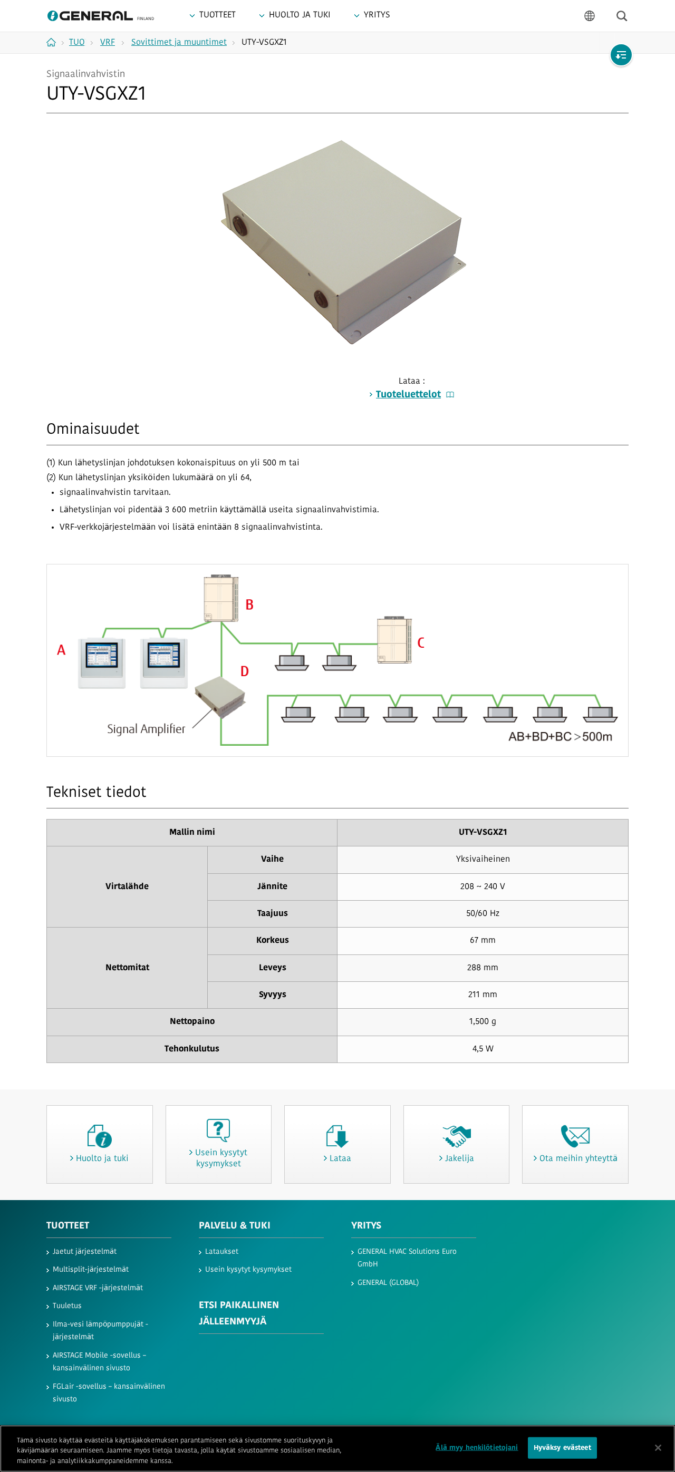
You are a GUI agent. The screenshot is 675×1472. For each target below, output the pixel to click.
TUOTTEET (67, 1226)
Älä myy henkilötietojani (477, 1447)
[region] (337, 1448)
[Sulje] (658, 1447)
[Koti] (55, 42)
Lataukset (221, 1252)
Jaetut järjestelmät (85, 1252)
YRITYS (366, 1226)
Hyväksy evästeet (562, 1447)
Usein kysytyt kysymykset (248, 1270)
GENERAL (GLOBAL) (388, 1283)
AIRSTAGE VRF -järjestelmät (98, 1288)
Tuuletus (67, 1306)
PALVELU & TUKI (235, 1226)
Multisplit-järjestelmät (91, 1270)
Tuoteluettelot (408, 395)
